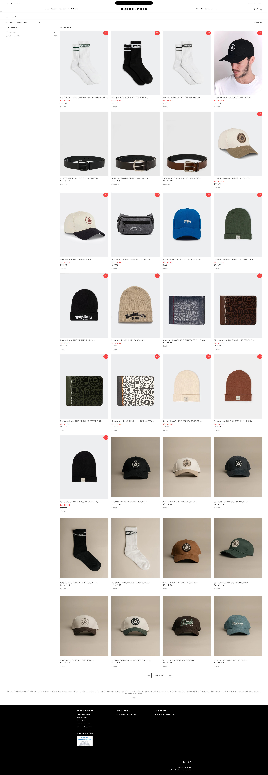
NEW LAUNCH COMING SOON (134, 3)
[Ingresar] (258, 9)
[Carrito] (261, 9)
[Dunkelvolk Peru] (133, 9)
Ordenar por (10, 22)
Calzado (53, 9)
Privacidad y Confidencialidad (86, 730)
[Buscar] (254, 9)
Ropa (47, 9)
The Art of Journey (211, 9)
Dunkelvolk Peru (186, 767)
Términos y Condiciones (84, 724)
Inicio (7, 17)
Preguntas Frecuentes (83, 714)
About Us (199, 9)
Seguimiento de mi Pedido (85, 733)
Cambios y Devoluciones (84, 727)
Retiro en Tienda (82, 718)
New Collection (73, 9)
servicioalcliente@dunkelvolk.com (165, 714)
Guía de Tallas (81, 721)
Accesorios (62, 9)
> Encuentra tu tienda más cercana (127, 714)
